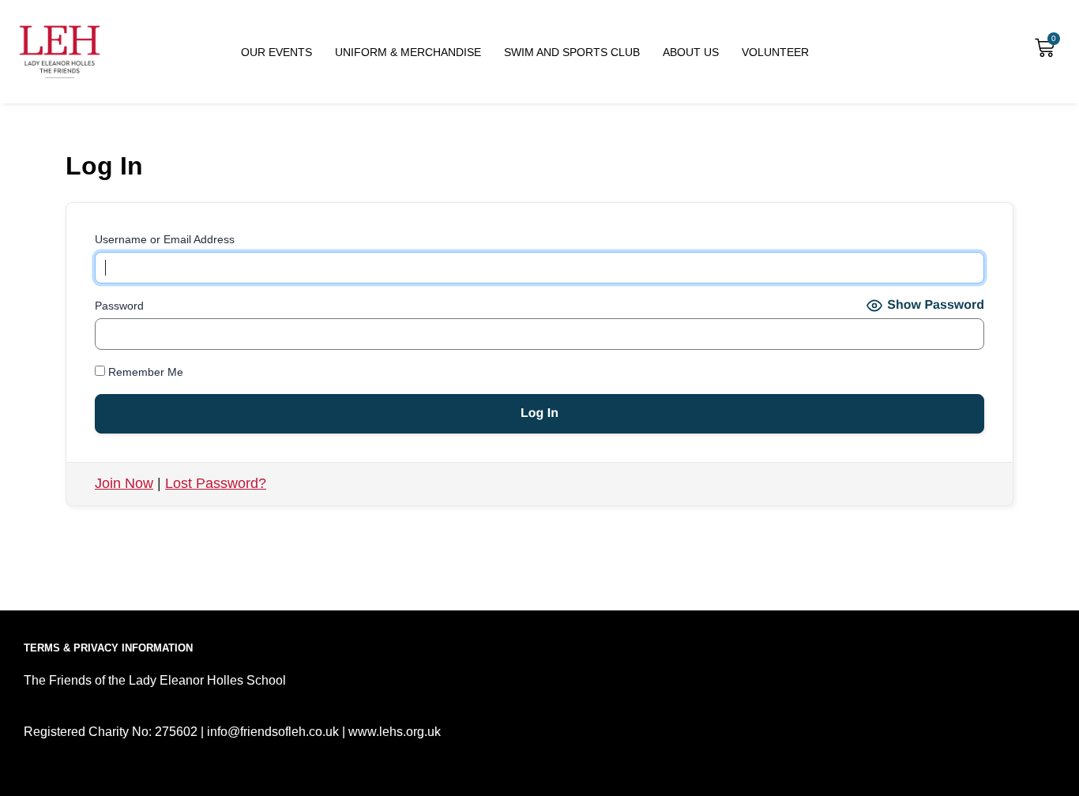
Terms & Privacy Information (108, 648)
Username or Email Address (165, 239)
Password (119, 305)
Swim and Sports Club (572, 52)
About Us (691, 52)
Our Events (276, 52)
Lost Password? (215, 483)
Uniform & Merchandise (408, 52)
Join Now (124, 483)
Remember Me (144, 372)
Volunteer (775, 52)
